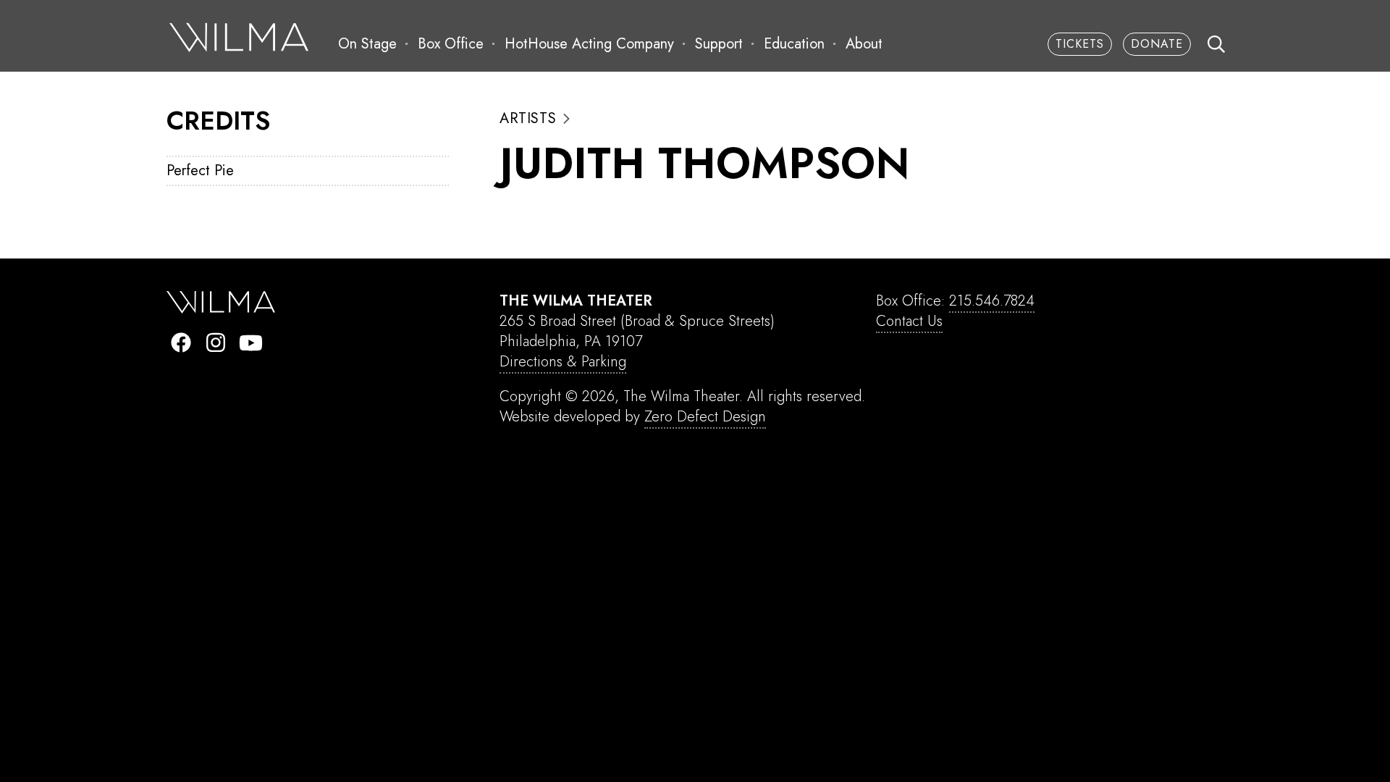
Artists (528, 119)
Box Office (451, 43)
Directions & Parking (563, 361)
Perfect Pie (200, 170)
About (864, 43)
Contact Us (909, 321)
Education (794, 43)
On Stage (367, 43)
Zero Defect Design (705, 416)
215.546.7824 (992, 300)
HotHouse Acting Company (589, 43)
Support (719, 43)
